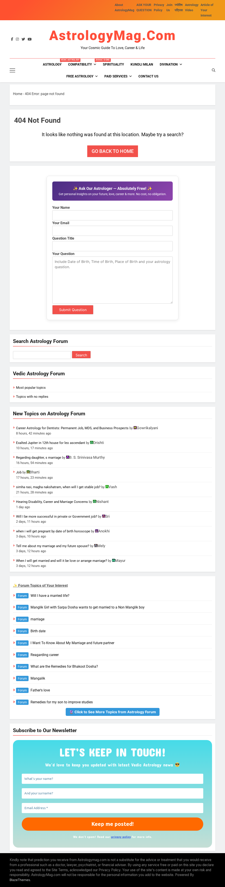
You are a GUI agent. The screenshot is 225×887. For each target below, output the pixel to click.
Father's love (40, 690)
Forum (22, 595)
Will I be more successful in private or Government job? (56, 517)
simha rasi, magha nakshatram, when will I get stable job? (58, 487)
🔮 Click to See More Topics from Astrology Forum (112, 712)
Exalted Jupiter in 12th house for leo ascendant (50, 443)
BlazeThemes (20, 880)
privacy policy (121, 837)
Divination (169, 64)
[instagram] (17, 39)
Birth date (38, 631)
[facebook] (12, 39)
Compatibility (84, 62)
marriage (37, 619)
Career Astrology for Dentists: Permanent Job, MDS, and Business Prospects (72, 428)
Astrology (54, 62)
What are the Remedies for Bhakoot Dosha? (64, 666)
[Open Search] (213, 70)
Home (17, 94)
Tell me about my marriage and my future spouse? (52, 546)
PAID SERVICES (115, 76)
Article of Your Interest (207, 10)
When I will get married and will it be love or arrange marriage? (61, 561)
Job (19, 472)
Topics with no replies (32, 397)
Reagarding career (45, 655)
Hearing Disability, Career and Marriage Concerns (52, 502)
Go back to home (113, 151)
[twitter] (23, 39)
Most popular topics (31, 388)
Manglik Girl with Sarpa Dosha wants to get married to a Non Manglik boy (88, 607)
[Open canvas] (12, 70)
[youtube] (29, 39)
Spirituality (113, 64)
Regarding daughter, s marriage (38, 458)
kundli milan (142, 64)
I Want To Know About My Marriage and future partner (72, 643)
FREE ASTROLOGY (79, 76)
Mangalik (38, 678)
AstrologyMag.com (112, 35)
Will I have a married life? (50, 596)
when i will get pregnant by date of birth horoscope (53, 531)
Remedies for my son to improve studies (62, 702)
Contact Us (148, 76)
